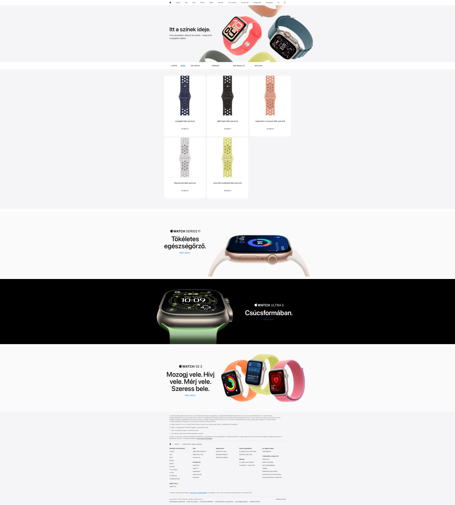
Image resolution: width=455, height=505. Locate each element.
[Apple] (170, 444)
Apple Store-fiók (198, 454)
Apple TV (196, 468)
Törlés (182, 66)
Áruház (171, 451)
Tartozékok (173, 476)
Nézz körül (185, 252)
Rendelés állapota (222, 454)
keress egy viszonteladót (198, 493)
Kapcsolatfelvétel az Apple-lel (272, 477)
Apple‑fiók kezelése (199, 451)
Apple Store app (221, 451)
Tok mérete (195, 66)
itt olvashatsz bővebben (204, 438)
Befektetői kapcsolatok (269, 471)
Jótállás (264, 468)
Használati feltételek (206, 502)
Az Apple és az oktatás (246, 462)
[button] (278, 2)
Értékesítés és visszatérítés (224, 502)
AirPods (172, 466)
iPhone (171, 460)
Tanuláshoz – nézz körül (247, 465)
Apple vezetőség (267, 462)
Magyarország (281, 499)
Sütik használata (192, 502)
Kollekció (215, 66)
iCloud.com (196, 457)
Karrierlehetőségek (268, 465)
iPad (170, 457)
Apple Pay (172, 486)
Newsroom (265, 459)
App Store (196, 477)
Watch (177, 444)
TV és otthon (173, 470)
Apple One (196, 465)
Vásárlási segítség (222, 457)
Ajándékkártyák (174, 479)
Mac (170, 454)
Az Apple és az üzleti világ (247, 451)
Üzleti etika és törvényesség (271, 474)
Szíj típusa (239, 66)
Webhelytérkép (255, 502)
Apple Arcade (197, 474)
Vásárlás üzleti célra (245, 454)
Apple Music (197, 471)
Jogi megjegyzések (241, 502)
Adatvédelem (266, 451)
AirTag (171, 472)
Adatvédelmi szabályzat (177, 502)
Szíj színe (258, 66)
